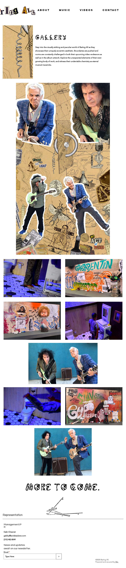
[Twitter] (119, 292)
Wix (116, 562)
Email (6, 552)
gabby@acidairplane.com (15, 535)
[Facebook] (119, 281)
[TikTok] (119, 286)
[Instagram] (119, 275)
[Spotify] (119, 270)
